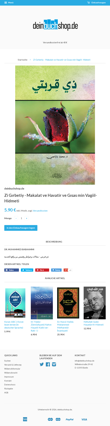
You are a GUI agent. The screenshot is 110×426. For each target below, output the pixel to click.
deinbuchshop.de (64, 409)
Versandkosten (40, 210)
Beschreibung (54, 241)
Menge (8, 218)
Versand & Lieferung (12, 365)
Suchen (7, 361)
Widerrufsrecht (10, 373)
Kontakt (8, 381)
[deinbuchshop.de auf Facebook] (48, 365)
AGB (6, 392)
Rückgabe (8, 388)
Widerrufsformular (12, 369)
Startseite (22, 59)
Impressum (9, 377)
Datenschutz (9, 384)
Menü (10, 2)
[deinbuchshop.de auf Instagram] (54, 365)
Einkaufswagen (98, 2)
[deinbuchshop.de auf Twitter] (42, 365)
